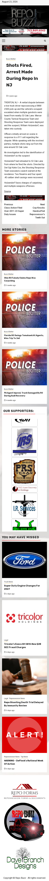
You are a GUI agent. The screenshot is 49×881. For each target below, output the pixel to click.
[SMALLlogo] (24, 450)
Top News (24, 757)
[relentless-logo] (24, 488)
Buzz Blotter (11, 59)
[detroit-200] (24, 509)
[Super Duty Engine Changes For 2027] (24, 560)
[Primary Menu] (4, 40)
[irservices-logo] (24, 467)
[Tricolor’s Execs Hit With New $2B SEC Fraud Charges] (24, 618)
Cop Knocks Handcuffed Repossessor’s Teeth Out (37, 211)
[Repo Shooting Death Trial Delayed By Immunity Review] (24, 676)
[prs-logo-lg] (24, 432)
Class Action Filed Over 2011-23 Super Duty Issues (14, 209)
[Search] (45, 40)
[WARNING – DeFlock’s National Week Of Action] (24, 735)
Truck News (8, 582)
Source (7, 191)
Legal (6, 640)
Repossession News (17, 698)
